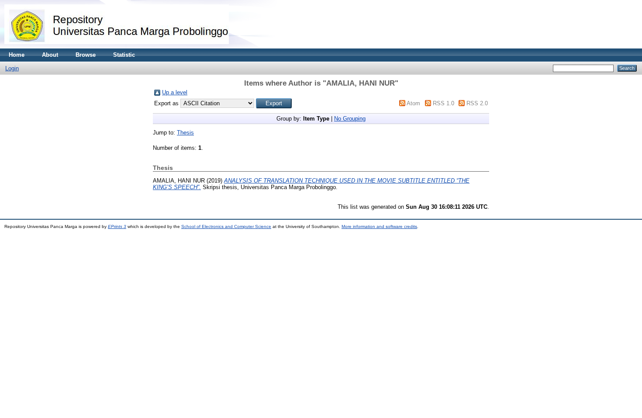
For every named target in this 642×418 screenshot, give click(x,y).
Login (12, 68)
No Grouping (350, 118)
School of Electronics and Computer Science (226, 226)
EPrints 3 (117, 226)
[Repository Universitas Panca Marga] (116, 46)
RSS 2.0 (477, 103)
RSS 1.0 (443, 103)
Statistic (124, 55)
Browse (86, 55)
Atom (413, 103)
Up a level (174, 92)
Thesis (185, 132)
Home (16, 55)
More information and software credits (379, 226)
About (50, 55)
